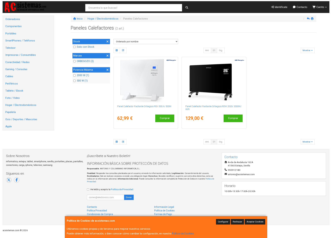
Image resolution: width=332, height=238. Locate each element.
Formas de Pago (163, 214)
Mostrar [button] (307, 50)
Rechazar (237, 221)
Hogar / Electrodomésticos (20, 105)
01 (214, 50)
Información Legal (164, 207)
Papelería (10, 112)
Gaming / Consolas (16, 69)
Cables (9, 76)
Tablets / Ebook (14, 90)
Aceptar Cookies (255, 221)
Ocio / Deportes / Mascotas (21, 119)
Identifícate (280, 7)
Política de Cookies (183, 233)
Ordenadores (12, 19)
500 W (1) (82, 80)
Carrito (320, 7)
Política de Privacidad (122, 189)
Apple (8, 126)
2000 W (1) (83, 75)
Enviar (129, 197)
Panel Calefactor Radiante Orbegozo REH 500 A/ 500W (144, 106)
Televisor (10, 47)
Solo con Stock (85, 46)
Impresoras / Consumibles (20, 54)
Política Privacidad (97, 210)
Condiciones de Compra (100, 214)
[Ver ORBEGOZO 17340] (145, 80)
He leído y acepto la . (112, 189)
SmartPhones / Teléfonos (20, 40)
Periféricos (11, 83)
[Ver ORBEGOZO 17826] (214, 80)
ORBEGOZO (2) (85, 61)
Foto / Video (12, 97)
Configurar (223, 221)
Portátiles (10, 33)
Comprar (165, 118)
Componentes (13, 26)
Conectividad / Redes (17, 62)
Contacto (301, 7)
